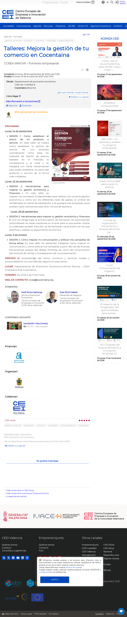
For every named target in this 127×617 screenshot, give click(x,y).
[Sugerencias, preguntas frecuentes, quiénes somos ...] (103, 2)
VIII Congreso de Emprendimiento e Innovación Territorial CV (109, 349)
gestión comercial (13, 40)
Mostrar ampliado (79, 126)
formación (28, 40)
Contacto (6, 548)
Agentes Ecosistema (101, 26)
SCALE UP (83, 26)
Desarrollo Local (111, 555)
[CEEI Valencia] (24, 22)
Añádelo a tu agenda (80, 97)
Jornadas (17, 37)
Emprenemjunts (51, 538)
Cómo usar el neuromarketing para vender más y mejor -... (110, 65)
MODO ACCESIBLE (83, 2)
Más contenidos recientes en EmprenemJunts (28, 493)
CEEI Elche (108, 545)
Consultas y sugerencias (14, 550)
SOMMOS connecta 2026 (109, 104)
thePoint (118, 26)
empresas (51, 40)
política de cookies (74, 567)
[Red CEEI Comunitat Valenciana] (104, 519)
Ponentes (26, 105)
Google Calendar (82, 93)
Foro (41, 550)
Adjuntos (12, 105)
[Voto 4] (87, 420)
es (84, 34)
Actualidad (8, 26)
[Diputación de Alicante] (19, 358)
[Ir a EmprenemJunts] (55, 3)
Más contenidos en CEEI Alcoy (20, 490)
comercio (40, 40)
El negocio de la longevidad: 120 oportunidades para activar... (109, 309)
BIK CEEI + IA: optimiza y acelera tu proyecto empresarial (109, 143)
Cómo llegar (12, 96)
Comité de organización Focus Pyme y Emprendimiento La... (109, 226)
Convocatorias (24, 26)
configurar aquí (45, 572)
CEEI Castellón (89, 548)
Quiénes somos (9, 545)
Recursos (48, 26)
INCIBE (71, 26)
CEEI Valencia (12, 538)
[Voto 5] (89, 420)
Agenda (37, 26)
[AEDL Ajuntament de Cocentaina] (8, 117)
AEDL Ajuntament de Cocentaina (31, 112)
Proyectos (60, 26)
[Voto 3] (84, 420)
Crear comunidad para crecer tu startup (109, 184)
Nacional (107, 551)
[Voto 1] (80, 420)
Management (89, 555)
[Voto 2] (82, 420)
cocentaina (83, 425)
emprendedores (66, 40)
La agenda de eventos (17, 496)
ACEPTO (54, 580)
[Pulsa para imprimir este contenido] (87, 70)
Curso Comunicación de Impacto (109, 268)
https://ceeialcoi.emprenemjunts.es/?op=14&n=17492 (46, 441)
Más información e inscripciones (22, 101)
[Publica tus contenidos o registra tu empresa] (108, 2)
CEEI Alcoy (108, 548)
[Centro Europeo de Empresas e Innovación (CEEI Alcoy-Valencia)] (19, 408)
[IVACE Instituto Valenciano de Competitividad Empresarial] (41, 516)
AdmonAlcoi (26, 435)
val (88, 34)
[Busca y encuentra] (112, 2)
